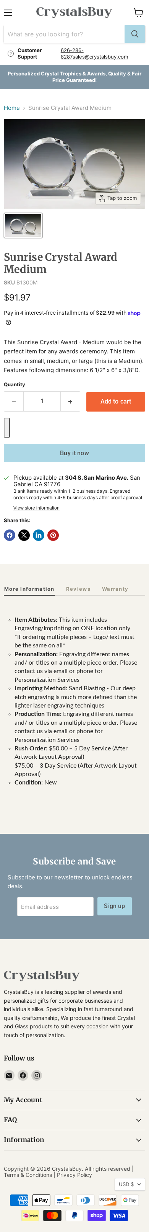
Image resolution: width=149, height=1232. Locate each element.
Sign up (114, 906)
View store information (36, 508)
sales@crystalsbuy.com (100, 57)
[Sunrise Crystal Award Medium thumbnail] (23, 225)
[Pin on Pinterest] (53, 535)
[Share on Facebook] (9, 535)
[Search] (135, 34)
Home (12, 108)
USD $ (126, 1184)
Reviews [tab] (78, 589)
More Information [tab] (29, 589)
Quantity (14, 384)
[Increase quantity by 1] (70, 401)
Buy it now (74, 453)
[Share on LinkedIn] (38, 535)
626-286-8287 (72, 53)
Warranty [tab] (115, 589)
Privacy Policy (74, 1175)
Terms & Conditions (28, 1175)
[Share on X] (24, 535)
